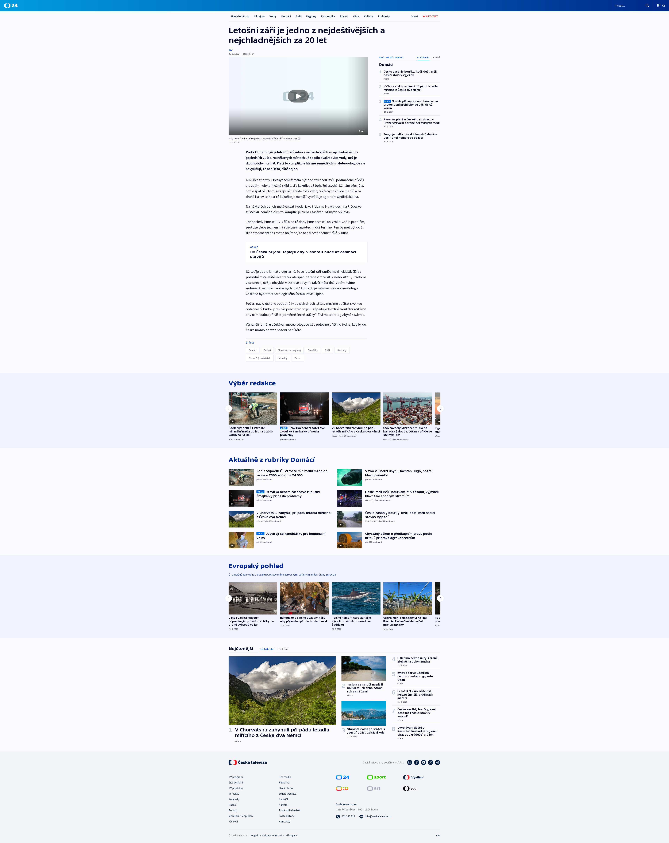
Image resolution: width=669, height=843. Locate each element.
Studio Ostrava (287, 793)
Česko (298, 358)
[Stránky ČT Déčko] (342, 788)
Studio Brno (286, 788)
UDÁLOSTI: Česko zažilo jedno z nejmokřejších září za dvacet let (263, 138)
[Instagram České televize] (410, 762)
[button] (298, 96)
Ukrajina (259, 16)
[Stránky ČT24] (342, 777)
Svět (298, 16)
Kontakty (284, 821)
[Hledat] (647, 5)
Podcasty (384, 16)
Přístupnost (292, 835)
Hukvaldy (282, 358)
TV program (236, 777)
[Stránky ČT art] (373, 788)
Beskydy (342, 350)
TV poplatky (236, 788)
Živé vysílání (236, 782)
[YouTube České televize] (423, 762)
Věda (356, 16)
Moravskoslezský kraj (289, 350)
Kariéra (283, 804)
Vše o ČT (234, 821)
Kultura (368, 16)
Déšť (327, 350)
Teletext (234, 793)
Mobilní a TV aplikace (241, 816)
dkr (230, 50)
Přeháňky (313, 350)
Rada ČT (284, 799)
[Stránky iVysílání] (413, 777)
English (254, 835)
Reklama (284, 782)
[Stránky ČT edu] (409, 788)
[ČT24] (11, 5)
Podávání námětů (289, 810)
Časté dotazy (286, 816)
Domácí (286, 16)
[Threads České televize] (437, 762)
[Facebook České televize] (417, 762)
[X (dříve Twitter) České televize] (430, 762)
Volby (273, 16)
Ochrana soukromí (272, 835)
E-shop (233, 810)
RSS (438, 835)
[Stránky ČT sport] (376, 777)
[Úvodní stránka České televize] (248, 762)
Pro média (285, 777)
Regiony (311, 16)
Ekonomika (328, 16)
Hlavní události (240, 16)
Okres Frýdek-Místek (260, 358)
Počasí (344, 16)
